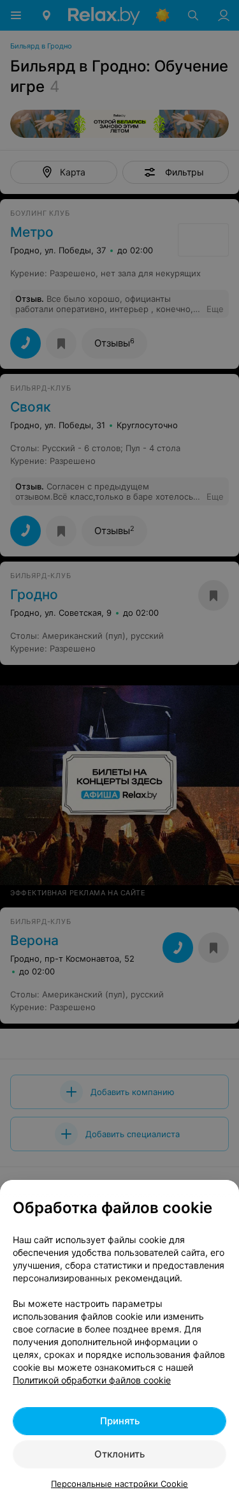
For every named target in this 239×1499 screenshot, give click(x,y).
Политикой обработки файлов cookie (92, 1380)
